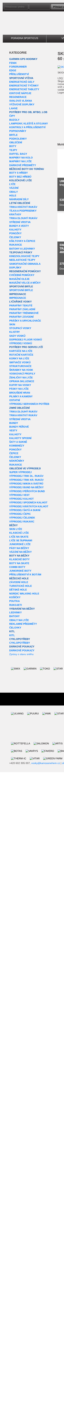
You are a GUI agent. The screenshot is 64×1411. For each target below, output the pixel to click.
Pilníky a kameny (21, 396)
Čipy (12, 115)
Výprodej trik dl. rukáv (26, 475)
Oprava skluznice (21, 381)
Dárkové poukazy (21, 646)
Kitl (12, 631)
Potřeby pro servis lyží (26, 347)
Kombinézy (16, 445)
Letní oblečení (19, 203)
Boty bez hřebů (20, 176)
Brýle (13, 135)
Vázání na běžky (20, 551)
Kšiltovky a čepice (22, 241)
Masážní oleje (19, 279)
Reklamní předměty (23, 623)
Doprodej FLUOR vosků (25, 339)
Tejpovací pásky (20, 252)
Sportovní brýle (21, 286)
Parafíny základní (22, 309)
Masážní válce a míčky (25, 282)
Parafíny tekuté (20, 305)
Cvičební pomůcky (21, 275)
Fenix (13, 62)
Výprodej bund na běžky (26, 487)
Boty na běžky (19, 555)
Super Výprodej (20, 472)
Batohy (14, 616)
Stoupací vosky (20, 328)
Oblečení (15, 142)
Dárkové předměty (22, 165)
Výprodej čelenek (22, 517)
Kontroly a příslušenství (27, 127)
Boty (12, 146)
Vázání (13, 187)
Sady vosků (17, 335)
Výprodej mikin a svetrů (26, 483)
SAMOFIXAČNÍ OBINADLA (25, 263)
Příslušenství (19, 74)
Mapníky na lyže (20, 161)
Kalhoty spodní (20, 438)
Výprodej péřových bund (27, 491)
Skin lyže (15, 529)
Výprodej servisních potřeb (29, 403)
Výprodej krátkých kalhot (28, 506)
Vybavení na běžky (22, 608)
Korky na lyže (19, 358)
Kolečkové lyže (20, 180)
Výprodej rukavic (21, 521)
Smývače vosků (20, 362)
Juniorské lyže (20, 544)
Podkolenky (18, 138)
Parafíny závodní (21, 316)
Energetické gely (21, 81)
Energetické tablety (24, 89)
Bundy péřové (19, 426)
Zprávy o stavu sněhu (21, 654)
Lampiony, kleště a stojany (28, 123)
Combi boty (17, 567)
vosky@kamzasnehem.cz (45, 763)
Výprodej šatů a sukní (24, 510)
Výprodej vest (19, 495)
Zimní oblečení (19, 407)
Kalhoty (15, 229)
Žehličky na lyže (21, 377)
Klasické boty (19, 559)
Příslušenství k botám (25, 574)
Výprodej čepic (20, 513)
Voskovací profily (22, 373)
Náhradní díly (19, 199)
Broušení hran (19, 392)
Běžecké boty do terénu (26, 169)
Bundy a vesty (19, 225)
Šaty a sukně (18, 441)
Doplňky (15, 267)
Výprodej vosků (20, 343)
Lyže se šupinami (20, 540)
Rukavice (15, 244)
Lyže (12, 184)
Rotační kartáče (21, 354)
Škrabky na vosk (21, 369)
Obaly (13, 191)
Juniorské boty (20, 570)
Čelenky (15, 237)
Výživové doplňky (21, 104)
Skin (12, 324)
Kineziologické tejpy (24, 256)
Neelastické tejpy (22, 259)
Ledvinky (15, 612)
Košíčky (14, 597)
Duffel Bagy (18, 153)
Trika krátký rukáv (23, 207)
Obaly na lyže (19, 620)
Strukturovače (20, 366)
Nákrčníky (16, 460)
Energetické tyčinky (24, 85)
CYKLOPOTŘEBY (19, 639)
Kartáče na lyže (20, 351)
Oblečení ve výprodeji (25, 468)
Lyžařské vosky (20, 301)
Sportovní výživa (21, 78)
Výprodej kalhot (21, 498)
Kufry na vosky (20, 385)
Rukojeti (15, 605)
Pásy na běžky (19, 548)
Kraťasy (15, 214)
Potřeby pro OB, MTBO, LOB (28, 112)
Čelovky (15, 627)
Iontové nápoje (20, 93)
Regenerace (17, 97)
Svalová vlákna (20, 100)
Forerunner (18, 66)
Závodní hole (18, 582)
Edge (12, 70)
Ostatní (14, 400)
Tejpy (13, 150)
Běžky (13, 525)
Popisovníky (17, 131)
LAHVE (13, 108)
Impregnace (17, 294)
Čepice (13, 453)
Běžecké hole (19, 578)
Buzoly (14, 119)
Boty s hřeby (18, 172)
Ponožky (15, 233)
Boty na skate (19, 563)
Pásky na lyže (19, 388)
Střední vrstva (20, 222)
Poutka (14, 601)
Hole (12, 195)
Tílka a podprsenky (22, 210)
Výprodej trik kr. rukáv (26, 479)
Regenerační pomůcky (25, 271)
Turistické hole (20, 585)
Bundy (13, 423)
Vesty (13, 430)
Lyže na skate (18, 536)
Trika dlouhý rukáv (23, 218)
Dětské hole (18, 589)
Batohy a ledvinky (22, 248)
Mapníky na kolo (21, 157)
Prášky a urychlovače (25, 320)
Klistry (14, 331)
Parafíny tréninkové (24, 313)
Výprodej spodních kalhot (28, 502)
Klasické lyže (19, 532)
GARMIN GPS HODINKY (23, 59)
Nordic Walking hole (24, 593)
